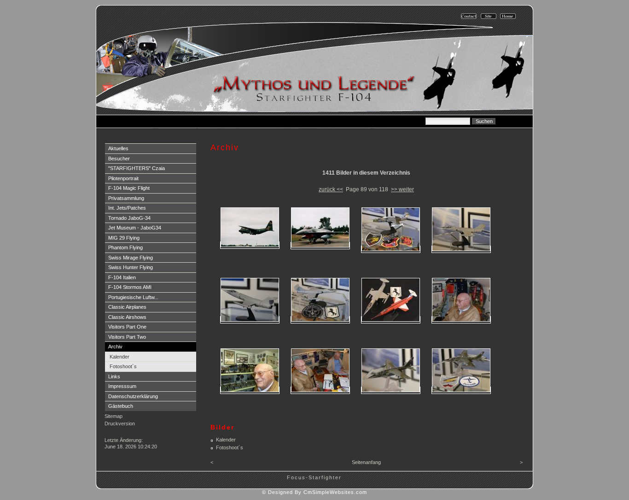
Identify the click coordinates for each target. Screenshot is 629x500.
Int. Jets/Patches (127, 208)
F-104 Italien (122, 277)
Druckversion (120, 423)
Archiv (115, 346)
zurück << (331, 189)
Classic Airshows (127, 317)
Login (112, 432)
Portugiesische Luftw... (133, 297)
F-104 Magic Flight (129, 188)
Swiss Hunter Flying (130, 267)
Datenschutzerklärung (133, 396)
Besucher (119, 158)
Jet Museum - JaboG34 (134, 227)
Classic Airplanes (127, 307)
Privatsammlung (126, 198)
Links (114, 376)
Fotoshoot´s (123, 366)
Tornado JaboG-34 (129, 218)
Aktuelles (118, 148)
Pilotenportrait (123, 178)
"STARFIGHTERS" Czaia (136, 168)
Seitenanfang (366, 462)
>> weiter (402, 189)
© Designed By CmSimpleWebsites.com (314, 492)
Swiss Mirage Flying (130, 257)
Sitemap (113, 416)
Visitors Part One (127, 326)
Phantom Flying (125, 247)
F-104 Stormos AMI (129, 287)
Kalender (119, 356)
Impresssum (122, 386)
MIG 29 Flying (124, 238)
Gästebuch (120, 406)
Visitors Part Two (127, 337)
